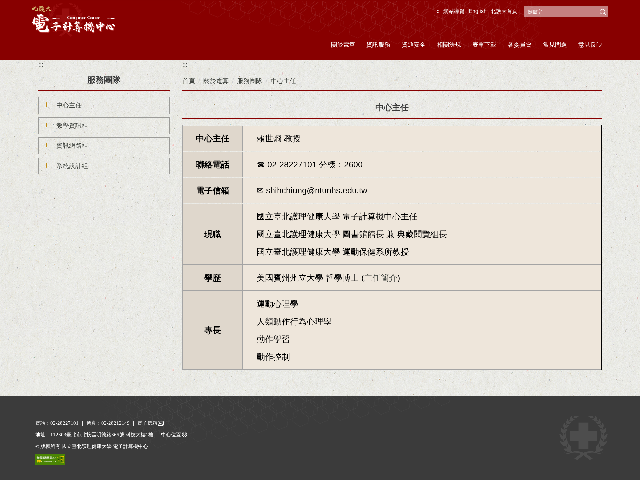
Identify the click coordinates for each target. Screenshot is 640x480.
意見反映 (590, 44)
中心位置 (171, 434)
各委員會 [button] (520, 44)
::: (437, 11)
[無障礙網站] (50, 458)
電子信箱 (147, 423)
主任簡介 (380, 277)
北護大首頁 (504, 11)
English (478, 11)
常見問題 (555, 44)
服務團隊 (249, 80)
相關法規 (449, 44)
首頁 (188, 80)
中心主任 (69, 105)
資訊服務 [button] (378, 44)
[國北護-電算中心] (73, 19)
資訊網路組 (72, 145)
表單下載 (484, 44)
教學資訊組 (72, 125)
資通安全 (414, 44)
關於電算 (216, 80)
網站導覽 (454, 11)
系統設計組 (72, 165)
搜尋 (602, 11)
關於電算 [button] (343, 44)
